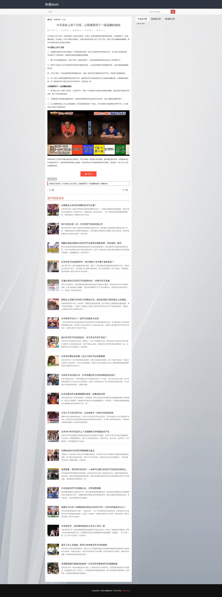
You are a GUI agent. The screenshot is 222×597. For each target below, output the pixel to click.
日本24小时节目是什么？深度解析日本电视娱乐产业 (85, 431)
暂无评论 (89, 30)
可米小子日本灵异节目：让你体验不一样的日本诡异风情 (87, 412)
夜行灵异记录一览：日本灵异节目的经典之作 (82, 223)
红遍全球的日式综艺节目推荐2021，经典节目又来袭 (85, 280)
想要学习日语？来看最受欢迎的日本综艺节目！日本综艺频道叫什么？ (93, 506)
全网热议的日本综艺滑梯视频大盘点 (78, 450)
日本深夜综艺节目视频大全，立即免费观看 (81, 487)
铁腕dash (78, 30)
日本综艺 (57, 19)
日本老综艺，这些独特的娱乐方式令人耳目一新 (83, 525)
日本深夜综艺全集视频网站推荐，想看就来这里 (83, 393)
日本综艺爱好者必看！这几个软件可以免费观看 (83, 356)
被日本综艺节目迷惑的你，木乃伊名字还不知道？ (84, 337)
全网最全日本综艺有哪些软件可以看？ (79, 205)
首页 (50, 12)
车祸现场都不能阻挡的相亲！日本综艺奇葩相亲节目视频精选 (89, 563)
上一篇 (51, 190)
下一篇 (125, 190)
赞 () (89, 174)
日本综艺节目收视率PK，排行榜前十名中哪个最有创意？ (87, 261)
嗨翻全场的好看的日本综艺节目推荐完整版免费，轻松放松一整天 (91, 242)
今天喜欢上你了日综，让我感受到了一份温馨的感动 (80, 183)
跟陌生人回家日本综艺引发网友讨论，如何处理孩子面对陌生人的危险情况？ (96, 299)
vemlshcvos (126, 590)
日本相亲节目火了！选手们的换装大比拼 (80, 318)
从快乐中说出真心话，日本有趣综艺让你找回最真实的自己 (88, 374)
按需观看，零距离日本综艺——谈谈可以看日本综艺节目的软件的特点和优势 (96, 469)
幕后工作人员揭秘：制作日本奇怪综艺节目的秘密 (84, 544)
